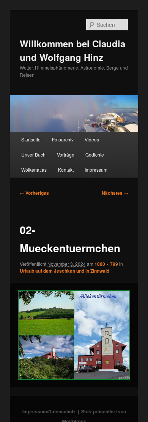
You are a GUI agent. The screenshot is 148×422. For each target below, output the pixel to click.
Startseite (31, 139)
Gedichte (94, 154)
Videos (92, 139)
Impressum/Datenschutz (49, 411)
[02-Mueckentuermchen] (74, 335)
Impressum (96, 169)
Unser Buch (33, 154)
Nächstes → (115, 192)
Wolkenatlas (34, 169)
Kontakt (66, 169)
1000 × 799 (106, 264)
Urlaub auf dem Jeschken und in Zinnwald (64, 270)
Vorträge (65, 154)
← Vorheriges (34, 192)
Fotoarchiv (63, 139)
